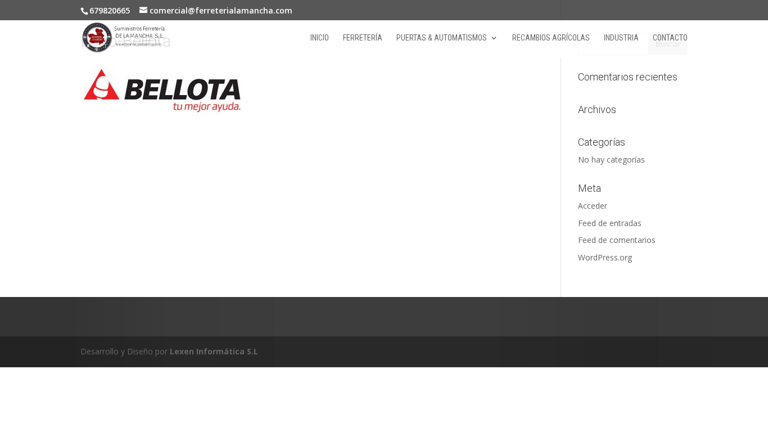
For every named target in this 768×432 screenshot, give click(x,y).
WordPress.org (605, 257)
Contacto (670, 38)
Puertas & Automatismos (441, 38)
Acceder (592, 205)
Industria (621, 38)
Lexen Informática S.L (214, 351)
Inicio (319, 38)
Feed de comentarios (617, 240)
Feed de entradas (609, 223)
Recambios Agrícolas (551, 38)
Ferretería (362, 38)
